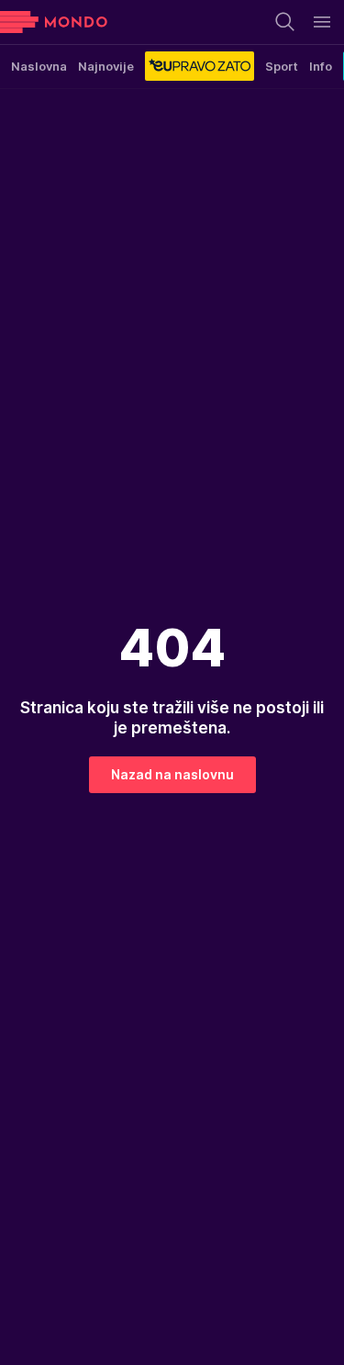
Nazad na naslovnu (172, 774)
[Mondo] (53, 22)
